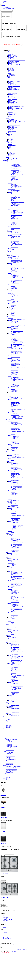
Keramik (10, 144)
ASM (7, 250)
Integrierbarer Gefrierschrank (14, 122)
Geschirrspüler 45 (12, 57)
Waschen (7, 151)
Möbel (7, 133)
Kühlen (7, 118)
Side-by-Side (11, 70)
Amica (7, 230)
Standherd (10, 112)
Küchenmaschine (11, 94)
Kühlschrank (11, 67)
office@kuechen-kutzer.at (8, 8)
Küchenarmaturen (12, 65)
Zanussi (7, 713)
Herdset (10, 105)
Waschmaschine (11, 75)
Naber (7, 557)
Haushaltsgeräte (9, 92)
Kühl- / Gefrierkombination (14, 125)
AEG (7, 161)
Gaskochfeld (11, 103)
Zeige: (2, 855)
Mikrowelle (10, 68)
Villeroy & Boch (9, 706)
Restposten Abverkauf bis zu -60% (14, 44)
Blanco (7, 292)
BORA (7, 316)
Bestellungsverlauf (9, 726)
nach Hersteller (6, 160)
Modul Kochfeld (11, 110)
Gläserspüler (10, 87)
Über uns (8, 719)
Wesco (7, 709)
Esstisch (10, 134)
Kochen (7, 95)
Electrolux (8, 395)
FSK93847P (3, 831)
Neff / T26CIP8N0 (5, 873)
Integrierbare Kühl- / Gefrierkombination (16, 60)
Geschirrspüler (11, 82)
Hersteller (5, 932)
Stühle (9, 135)
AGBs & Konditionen (7, 920)
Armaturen (8, 76)
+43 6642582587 (6, 7)
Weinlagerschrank (12, 131)
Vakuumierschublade (12, 113)
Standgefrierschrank (12, 129)
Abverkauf (8, 51)
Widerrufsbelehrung (7, 921)
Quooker (7, 628)
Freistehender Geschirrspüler (14, 81)
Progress (7, 624)
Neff (7, 570)
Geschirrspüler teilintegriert (13, 84)
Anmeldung (8, 722)
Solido (7, 702)
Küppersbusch (9, 501)
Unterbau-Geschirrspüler (13, 89)
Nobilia (7, 619)
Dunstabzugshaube (12, 55)
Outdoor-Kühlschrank (12, 127)
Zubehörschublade (12, 116)
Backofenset (10, 96)
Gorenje (7, 461)
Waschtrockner (11, 154)
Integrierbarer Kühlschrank (13, 61)
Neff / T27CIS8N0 (5, 897)
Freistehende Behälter (12, 138)
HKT (7, 495)
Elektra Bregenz (9, 419)
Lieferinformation (6, 918)
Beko (7, 254)
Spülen (9, 73)
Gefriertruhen (11, 119)
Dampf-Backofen (11, 97)
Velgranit (10, 148)
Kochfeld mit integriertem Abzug (15, 64)
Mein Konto (8, 725)
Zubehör (10, 78)
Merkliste (8, 727)
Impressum (5, 917)
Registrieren (5, 2)
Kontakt (7, 721)
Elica (7, 451)
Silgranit (10, 71)
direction (14, 951)
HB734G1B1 (3, 843)
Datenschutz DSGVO (7, 919)
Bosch (7, 335)
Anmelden (5, 1)
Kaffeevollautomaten (12, 62)
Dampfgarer (10, 54)
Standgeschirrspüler (12, 88)
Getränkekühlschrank (12, 120)
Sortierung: (3, 853)
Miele (7, 552)
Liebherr (7, 533)
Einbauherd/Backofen (12, 56)
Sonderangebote (6, 716)
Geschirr (7, 80)
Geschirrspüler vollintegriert (14, 58)
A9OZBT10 (3, 807)
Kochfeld (10, 63)
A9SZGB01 (3, 795)
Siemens (7, 642)
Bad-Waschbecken (12, 52)
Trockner (10, 152)
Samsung (8, 635)
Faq (6, 720)
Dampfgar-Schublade (12, 99)
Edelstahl (10, 142)
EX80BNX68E (4, 817)
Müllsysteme (11, 69)
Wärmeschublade (11, 74)
